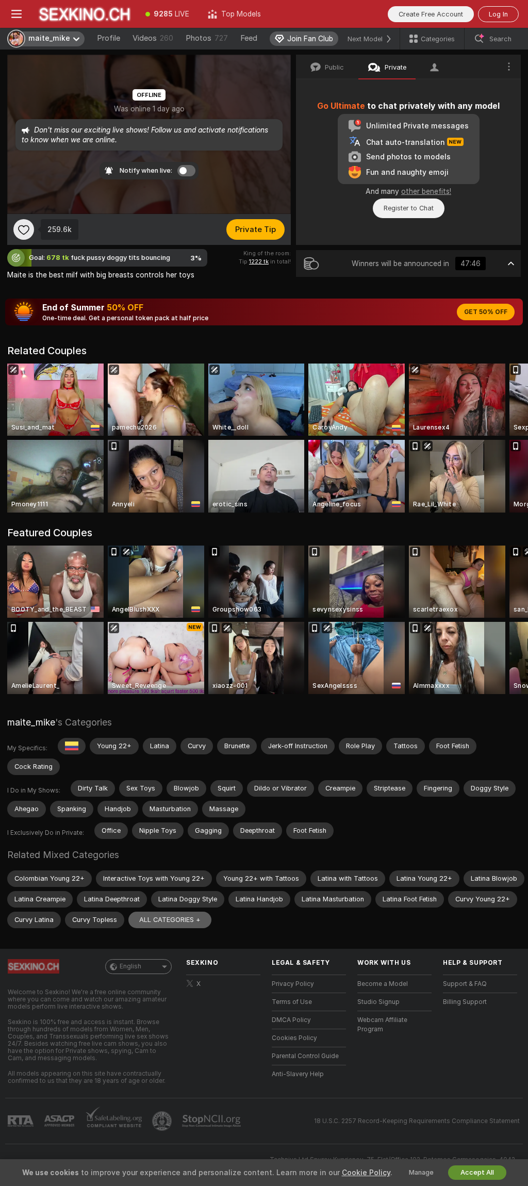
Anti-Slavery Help (298, 1074)
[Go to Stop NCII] (212, 1121)
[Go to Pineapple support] (163, 1121)
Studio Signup (378, 1002)
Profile (108, 38)
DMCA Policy (291, 1020)
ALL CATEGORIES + (170, 920)
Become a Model (382, 983)
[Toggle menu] (16, 14)
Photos (207, 38)
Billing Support (465, 1002)
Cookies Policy (294, 1038)
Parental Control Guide (305, 1056)
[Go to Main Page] (84, 14)
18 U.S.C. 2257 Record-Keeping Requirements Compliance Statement (417, 1121)
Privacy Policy (293, 983)
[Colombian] (72, 746)
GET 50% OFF (485, 312)
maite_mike (31, 722)
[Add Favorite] (23, 229)
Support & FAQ (465, 983)
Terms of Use (292, 1002)
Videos (153, 38)
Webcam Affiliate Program (382, 1024)
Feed (248, 38)
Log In (498, 14)
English (130, 966)
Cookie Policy (366, 1172)
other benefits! (426, 191)
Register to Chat (409, 208)
